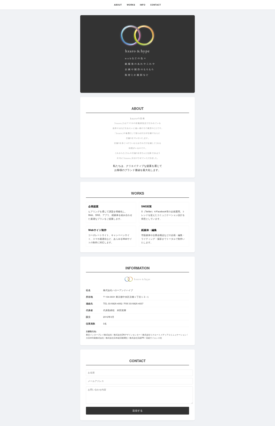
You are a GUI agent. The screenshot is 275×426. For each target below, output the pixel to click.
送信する (137, 410)
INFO (142, 4)
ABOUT (118, 4)
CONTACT (155, 4)
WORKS (131, 4)
